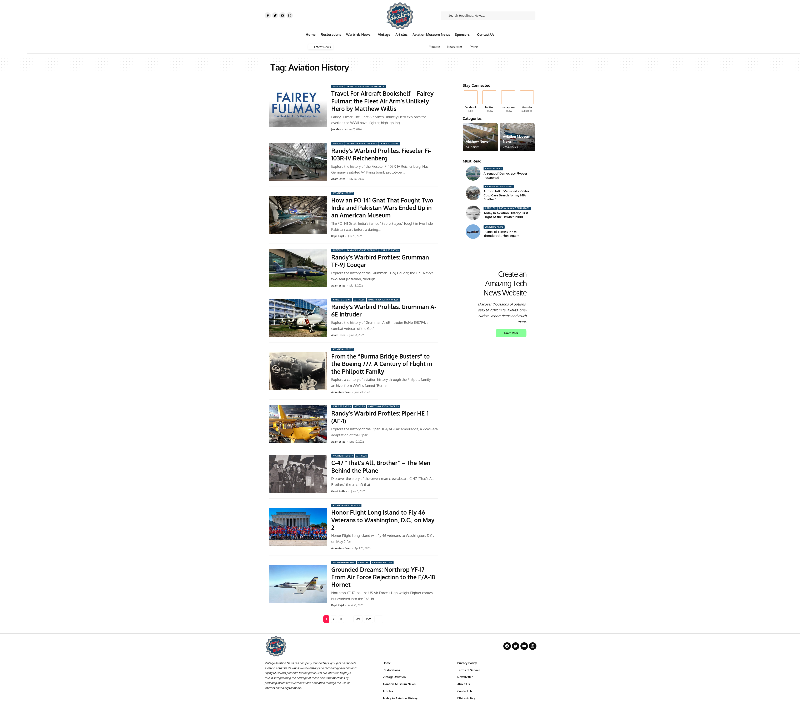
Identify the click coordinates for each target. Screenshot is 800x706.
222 (368, 619)
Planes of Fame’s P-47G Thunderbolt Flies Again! (501, 234)
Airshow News (477, 141)
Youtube (434, 46)
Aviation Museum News (346, 505)
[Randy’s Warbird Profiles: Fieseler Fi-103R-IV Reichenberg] (298, 162)
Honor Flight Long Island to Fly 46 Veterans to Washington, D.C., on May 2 (382, 520)
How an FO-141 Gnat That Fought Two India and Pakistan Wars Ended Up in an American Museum (382, 207)
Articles (338, 86)
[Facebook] (470, 101)
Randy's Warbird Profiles (362, 144)
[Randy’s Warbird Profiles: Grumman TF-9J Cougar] (298, 268)
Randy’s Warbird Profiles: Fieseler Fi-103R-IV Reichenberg (381, 154)
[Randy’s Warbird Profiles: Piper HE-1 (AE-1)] (298, 424)
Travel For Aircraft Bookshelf (365, 86)
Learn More (511, 333)
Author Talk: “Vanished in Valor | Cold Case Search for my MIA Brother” (507, 195)
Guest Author (339, 491)
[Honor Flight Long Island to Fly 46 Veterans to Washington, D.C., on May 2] (298, 527)
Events (474, 46)
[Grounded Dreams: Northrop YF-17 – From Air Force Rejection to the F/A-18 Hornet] (298, 584)
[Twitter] (275, 15)
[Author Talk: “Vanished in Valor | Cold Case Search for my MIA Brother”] (473, 193)
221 (358, 619)
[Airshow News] (480, 137)
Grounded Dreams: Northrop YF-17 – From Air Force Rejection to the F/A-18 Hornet (383, 577)
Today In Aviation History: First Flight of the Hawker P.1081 (506, 215)
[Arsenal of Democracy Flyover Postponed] (473, 173)
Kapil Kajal (337, 236)
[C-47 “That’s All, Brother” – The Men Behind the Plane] (298, 474)
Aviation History (343, 193)
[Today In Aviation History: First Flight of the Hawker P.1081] (473, 213)
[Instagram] (289, 15)
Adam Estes (338, 178)
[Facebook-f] (268, 15)
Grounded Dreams (344, 562)
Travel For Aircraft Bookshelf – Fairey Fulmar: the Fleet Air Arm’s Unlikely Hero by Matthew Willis (382, 101)
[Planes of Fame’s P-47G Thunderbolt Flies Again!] (473, 231)
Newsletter (454, 46)
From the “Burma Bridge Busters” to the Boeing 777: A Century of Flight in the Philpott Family (381, 363)
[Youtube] (282, 15)
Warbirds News (390, 144)
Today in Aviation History (514, 208)
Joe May (336, 129)
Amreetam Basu (340, 392)
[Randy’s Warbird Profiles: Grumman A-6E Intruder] (298, 318)
